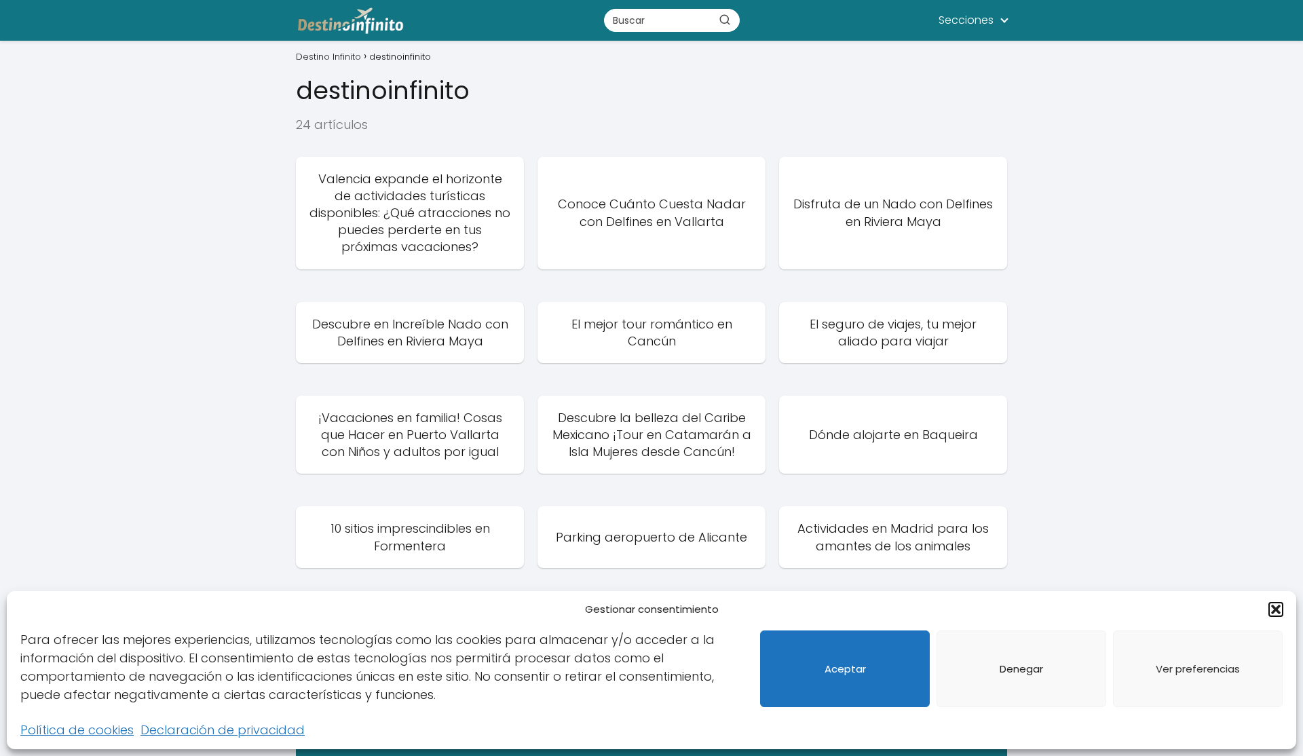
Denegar (1021, 669)
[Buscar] (725, 20)
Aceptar (845, 669)
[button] (1276, 609)
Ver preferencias (1198, 669)
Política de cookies (77, 729)
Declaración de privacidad (222, 729)
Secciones (966, 20)
